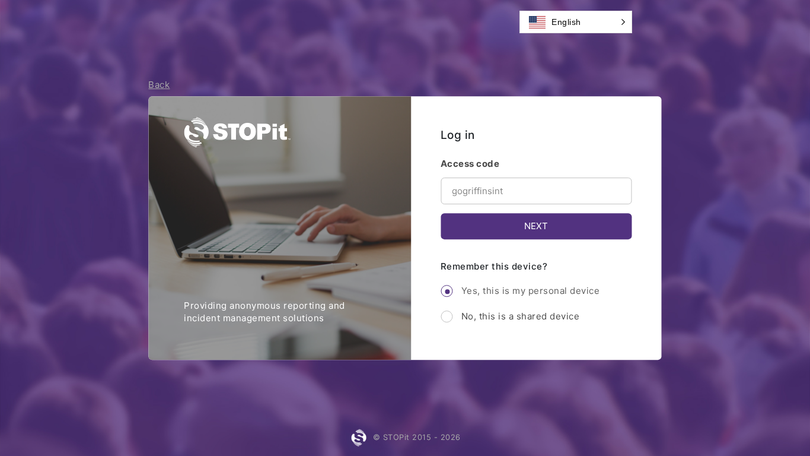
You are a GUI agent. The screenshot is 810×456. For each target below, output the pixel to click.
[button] (576, 22)
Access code (470, 163)
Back (159, 84)
